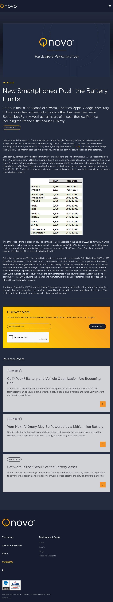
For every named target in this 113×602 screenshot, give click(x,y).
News (41, 543)
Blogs (41, 551)
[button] (109, 6)
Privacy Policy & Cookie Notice (11, 594)
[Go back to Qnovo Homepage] (56, 523)
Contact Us (7, 562)
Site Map (26, 594)
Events (42, 547)
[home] (8, 6)
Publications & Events (49, 537)
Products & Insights (47, 556)
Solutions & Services (12, 545)
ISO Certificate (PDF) (37, 594)
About (5, 553)
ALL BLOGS (8, 83)
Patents (48, 594)
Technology (8, 537)
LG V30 (76, 146)
